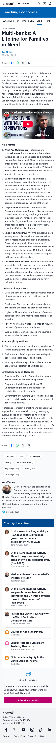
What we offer (11, 20)
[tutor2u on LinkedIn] (49, 729)
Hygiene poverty (11, 468)
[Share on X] (23, 63)
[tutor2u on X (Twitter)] (14, 729)
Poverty (7, 462)
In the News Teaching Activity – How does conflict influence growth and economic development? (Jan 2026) (29, 536)
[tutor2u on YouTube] (23, 729)
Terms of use (19, 736)
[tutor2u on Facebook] (6, 729)
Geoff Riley (7, 52)
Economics (9, 456)
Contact (7, 736)
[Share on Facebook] (11, 63)
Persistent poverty (25, 462)
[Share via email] (28, 63)
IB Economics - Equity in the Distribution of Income (27, 658)
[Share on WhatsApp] (17, 63)
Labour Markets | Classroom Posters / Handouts (27, 644)
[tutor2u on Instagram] (32, 729)
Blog (39, 20)
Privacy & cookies (36, 736)
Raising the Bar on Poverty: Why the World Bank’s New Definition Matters (30, 617)
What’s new (28, 20)
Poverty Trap (30, 468)
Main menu (26, 3)
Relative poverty (11, 474)
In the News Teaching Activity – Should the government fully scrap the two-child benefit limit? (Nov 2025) (30, 558)
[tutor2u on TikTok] (40, 729)
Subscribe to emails (28, 700)
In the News (34, 456)
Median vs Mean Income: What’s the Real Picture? (30, 575)
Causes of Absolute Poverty (27, 631)
